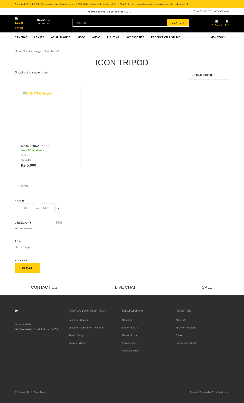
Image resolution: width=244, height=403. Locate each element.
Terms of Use (129, 335)
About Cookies (130, 350)
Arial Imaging (61, 37)
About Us (181, 319)
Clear (27, 268)
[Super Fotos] (19, 23)
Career (179, 335)
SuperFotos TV (130, 327)
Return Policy (75, 335)
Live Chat (125, 287)
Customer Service (78, 319)
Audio (96, 37)
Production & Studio (166, 37)
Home (18, 51)
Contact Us (44, 287)
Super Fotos (40, 392)
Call (207, 287)
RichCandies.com (220, 392)
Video (82, 37)
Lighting (113, 37)
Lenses (39, 37)
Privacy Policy (130, 342)
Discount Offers (77, 342)
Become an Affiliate (186, 342)
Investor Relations (186, 327)
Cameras (21, 37)
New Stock (218, 37)
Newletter (127, 319)
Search (177, 22)
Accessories (135, 37)
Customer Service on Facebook (86, 327)
